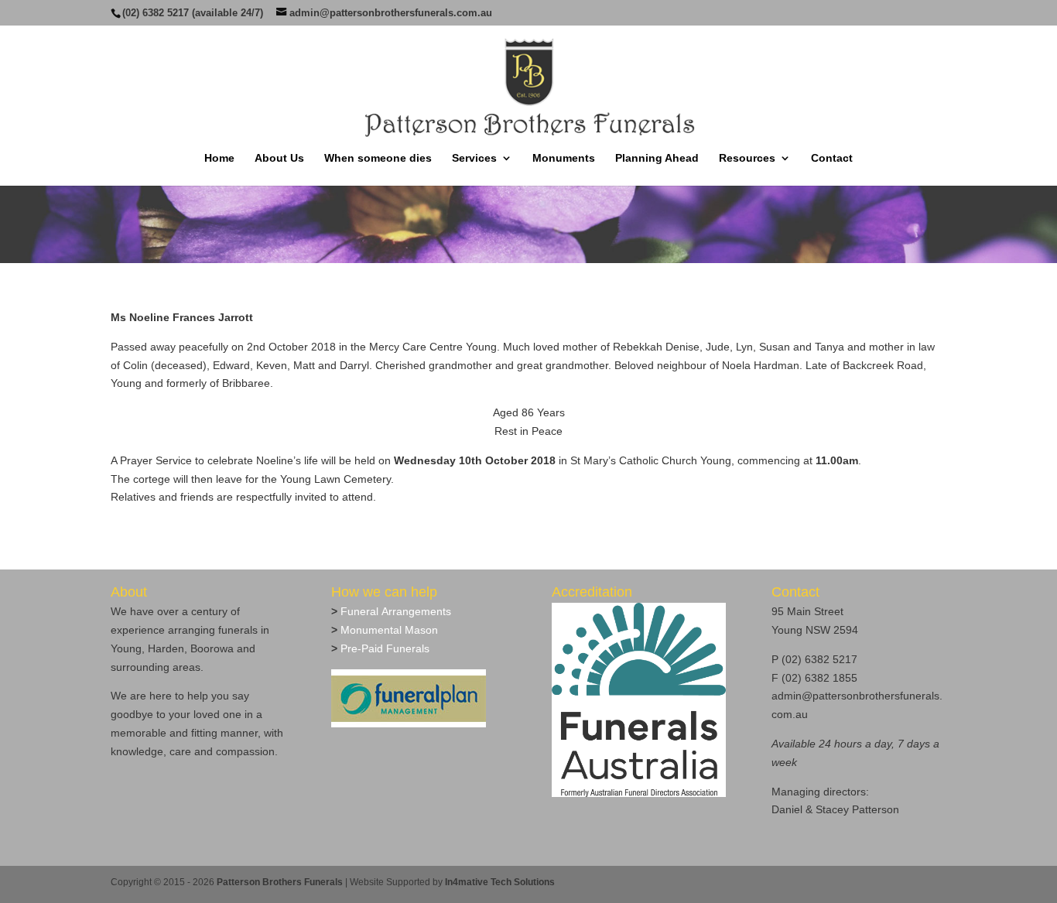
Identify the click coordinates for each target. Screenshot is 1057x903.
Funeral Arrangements (394, 611)
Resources (747, 158)
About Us (279, 158)
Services (474, 158)
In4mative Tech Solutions (500, 882)
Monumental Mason (387, 630)
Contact (832, 158)
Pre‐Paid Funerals (383, 648)
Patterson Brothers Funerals (280, 882)
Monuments (563, 158)
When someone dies (378, 158)
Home (219, 158)
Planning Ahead (657, 158)
